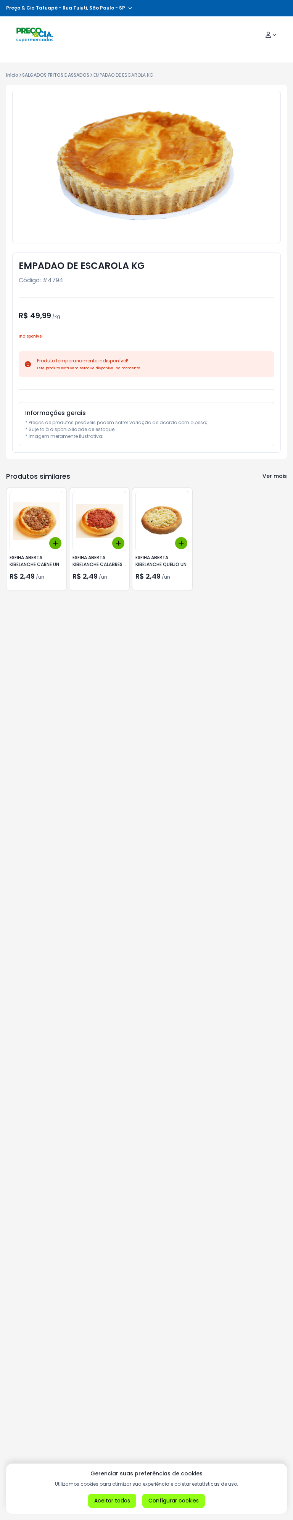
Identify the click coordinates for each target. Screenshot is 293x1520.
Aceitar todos (112, 1500)
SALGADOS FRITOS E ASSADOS (55, 75)
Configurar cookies (173, 1500)
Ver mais (274, 476)
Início (12, 75)
